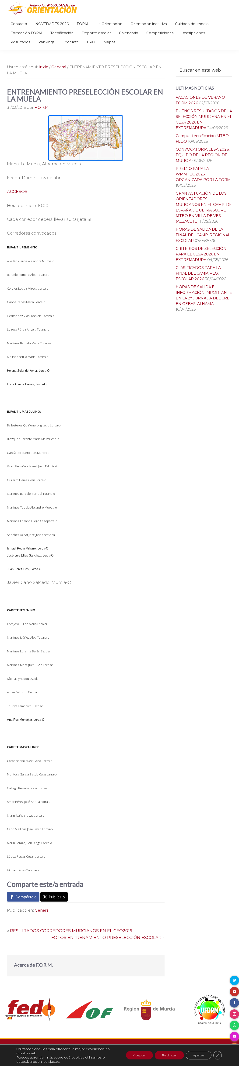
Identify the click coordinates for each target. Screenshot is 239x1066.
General (42, 910)
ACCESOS (17, 191)
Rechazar (169, 1055)
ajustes (54, 1061)
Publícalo (57, 897)
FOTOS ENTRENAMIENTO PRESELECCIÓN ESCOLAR (106, 937)
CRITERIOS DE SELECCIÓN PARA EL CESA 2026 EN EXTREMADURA (201, 254)
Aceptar (139, 1055)
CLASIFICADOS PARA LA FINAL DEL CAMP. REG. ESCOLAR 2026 (198, 273)
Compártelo (26, 897)
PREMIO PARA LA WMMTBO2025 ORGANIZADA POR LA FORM (203, 174)
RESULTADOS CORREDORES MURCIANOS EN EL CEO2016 (71, 930)
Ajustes (198, 1055)
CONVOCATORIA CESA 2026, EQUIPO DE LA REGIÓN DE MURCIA (202, 155)
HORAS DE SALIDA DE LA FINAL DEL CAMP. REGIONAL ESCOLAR (203, 235)
